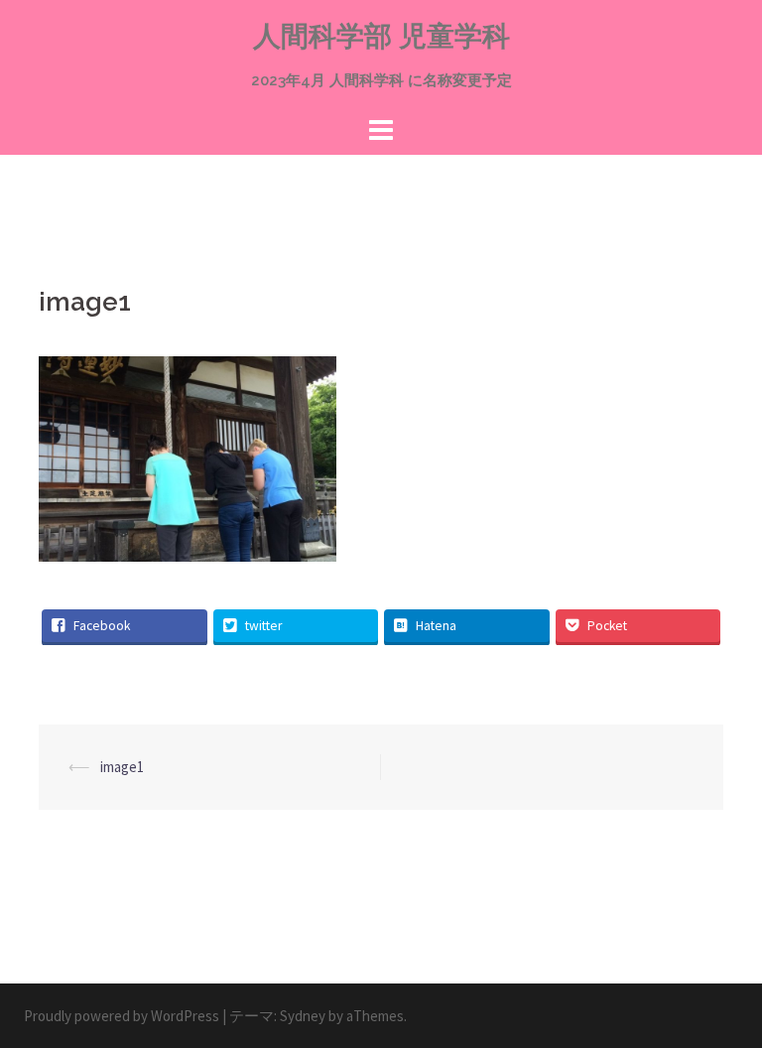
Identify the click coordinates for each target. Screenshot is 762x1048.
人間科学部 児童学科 (381, 36)
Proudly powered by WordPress (121, 1015)
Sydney (302, 1015)
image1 (122, 766)
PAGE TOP (723, 999)
